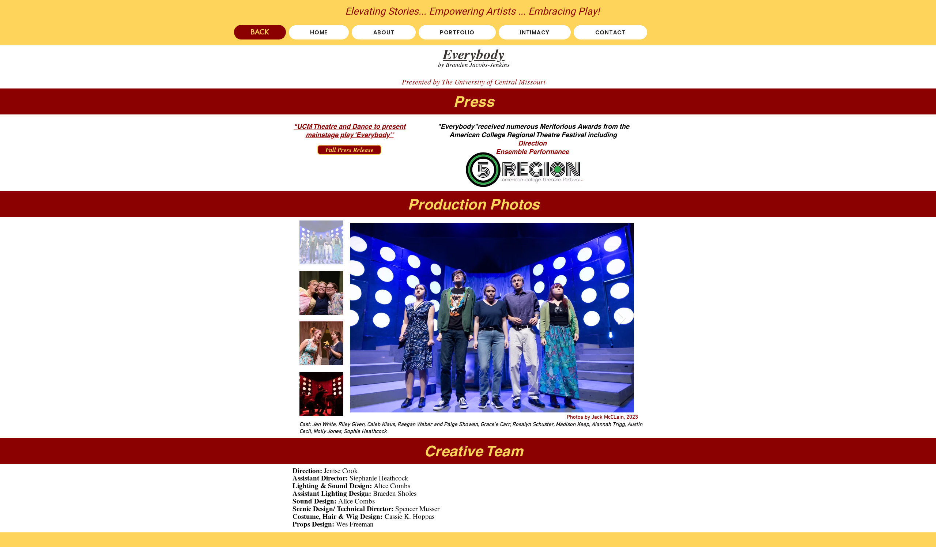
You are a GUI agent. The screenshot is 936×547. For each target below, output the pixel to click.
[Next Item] (622, 317)
